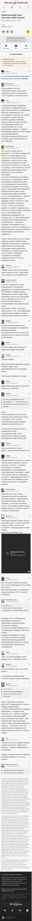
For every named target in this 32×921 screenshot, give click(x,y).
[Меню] (28, 7)
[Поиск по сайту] (4, 7)
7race (7, 71)
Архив (3, 11)
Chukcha (8, 265)
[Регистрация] (20, 7)
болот (8, 578)
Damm (7, 652)
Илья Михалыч (10, 489)
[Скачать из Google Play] (16, 904)
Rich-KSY (8, 664)
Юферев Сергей (6, 26)
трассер (8, 683)
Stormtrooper (10, 83)
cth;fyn (8, 342)
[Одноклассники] (12, 910)
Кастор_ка (9, 516)
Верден (8, 455)
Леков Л (8, 393)
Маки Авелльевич (11, 599)
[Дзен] (27, 910)
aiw (7, 738)
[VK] (20, 910)
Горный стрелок (11, 280)
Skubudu (8, 321)
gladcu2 (8, 354)
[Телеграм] (4, 910)
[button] (12, 7)
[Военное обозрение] (16, 3)
